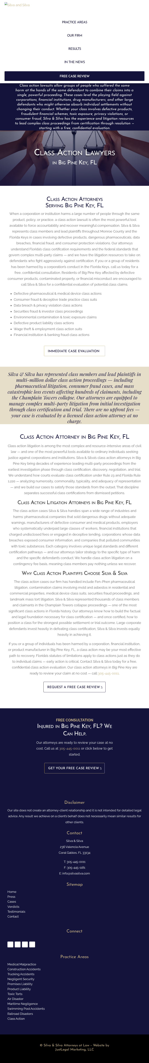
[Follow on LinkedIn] (32, 944)
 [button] (139, 8)
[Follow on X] (18, 944)
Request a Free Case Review (73, 687)
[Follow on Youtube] (25, 944)
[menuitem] (75, 22)
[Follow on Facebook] (10, 944)
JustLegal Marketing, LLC (74, 1049)
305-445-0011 (108, 673)
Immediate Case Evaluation (73, 351)
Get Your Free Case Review (73, 768)
